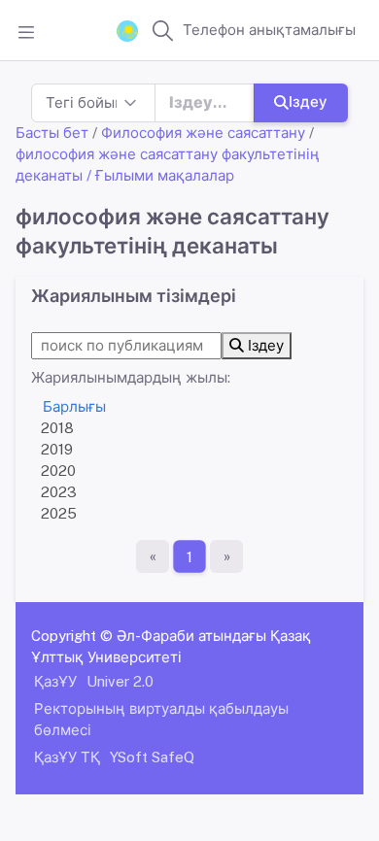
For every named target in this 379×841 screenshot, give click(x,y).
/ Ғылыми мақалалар (160, 175)
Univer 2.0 (120, 681)
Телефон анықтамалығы (269, 29)
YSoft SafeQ (152, 757)
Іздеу (308, 101)
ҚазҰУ (55, 681)
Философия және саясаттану (203, 132)
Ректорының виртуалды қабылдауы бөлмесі (161, 719)
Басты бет (52, 132)
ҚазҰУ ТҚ (67, 757)
